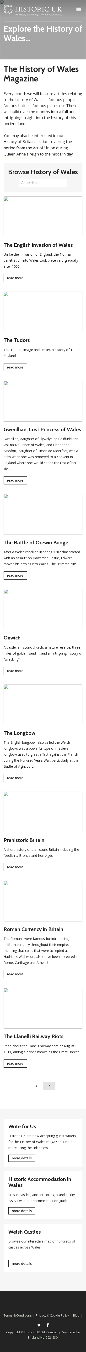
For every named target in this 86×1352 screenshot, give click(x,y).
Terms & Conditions (18, 1315)
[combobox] (43, 183)
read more (15, 278)
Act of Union (44, 147)
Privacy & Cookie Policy (52, 1315)
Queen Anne (15, 154)
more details (22, 1158)
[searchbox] (40, 183)
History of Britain (19, 141)
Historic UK (33, 12)
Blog (76, 1315)
